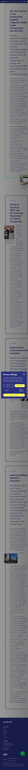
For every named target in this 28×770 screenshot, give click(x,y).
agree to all (19, 385)
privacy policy (20, 381)
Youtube (6, 390)
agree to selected (14, 395)
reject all (8, 385)
